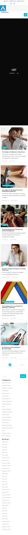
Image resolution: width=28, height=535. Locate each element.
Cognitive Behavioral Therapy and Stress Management (12, 230)
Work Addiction (6, 435)
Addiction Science (6, 382)
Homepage (12, 73)
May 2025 (4, 481)
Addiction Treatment (8, 301)
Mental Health (14, 343)
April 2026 (4, 452)
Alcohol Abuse (5, 393)
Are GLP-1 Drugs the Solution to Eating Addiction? (14, 269)
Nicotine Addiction (7, 417)
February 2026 (5, 457)
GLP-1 (4, 264)
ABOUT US (6, 1)
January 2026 (5, 460)
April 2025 (4, 484)
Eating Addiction (6, 398)
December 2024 (6, 495)
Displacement (5, 396)
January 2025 (5, 492)
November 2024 (6, 497)
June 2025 (4, 479)
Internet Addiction (6, 409)
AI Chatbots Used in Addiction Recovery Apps (11, 348)
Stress (4, 147)
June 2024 (4, 510)
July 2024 (4, 508)
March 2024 (5, 518)
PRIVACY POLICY (20, 1)
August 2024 (5, 505)
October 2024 (5, 500)
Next (22, 364)
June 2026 (4, 447)
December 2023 (6, 526)
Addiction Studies (6, 385)
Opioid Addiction (6, 420)
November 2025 (6, 465)
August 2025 (5, 473)
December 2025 (6, 463)
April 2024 (4, 516)
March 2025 (5, 487)
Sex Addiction (5, 422)
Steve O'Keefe (12, 160)
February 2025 (5, 489)
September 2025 (6, 471)
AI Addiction (6, 343)
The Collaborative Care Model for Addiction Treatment (12, 306)
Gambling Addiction (7, 401)
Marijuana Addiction (7, 412)
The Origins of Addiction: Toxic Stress (13, 152)
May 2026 (4, 449)
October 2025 (5, 468)
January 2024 (5, 524)
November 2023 (6, 529)
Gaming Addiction (6, 404)
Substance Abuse (6, 433)
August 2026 (5, 441)
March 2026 (5, 455)
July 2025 (4, 476)
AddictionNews (5, 12)
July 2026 (4, 444)
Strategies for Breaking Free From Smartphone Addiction (12, 190)
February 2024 (5, 521)
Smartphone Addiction (8, 185)
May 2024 (4, 513)
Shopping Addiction (7, 425)
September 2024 (6, 502)
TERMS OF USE (12, 1)
